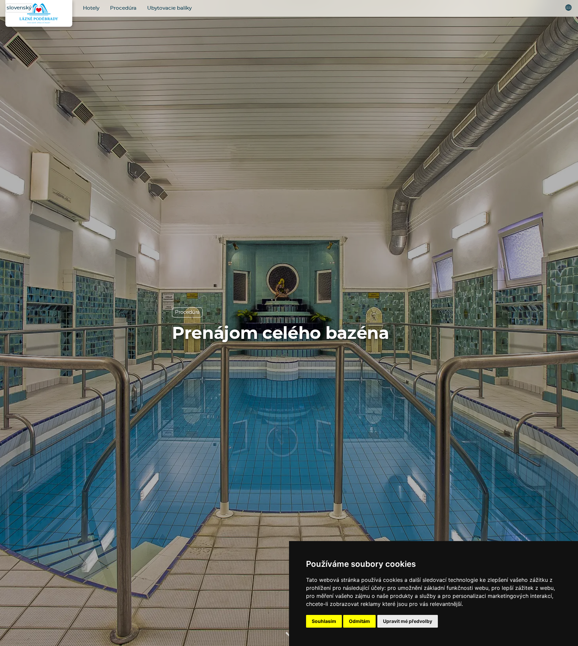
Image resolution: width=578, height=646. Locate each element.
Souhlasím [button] (324, 621)
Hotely (91, 8)
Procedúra (123, 8)
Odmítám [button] (359, 621)
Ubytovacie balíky (169, 8)
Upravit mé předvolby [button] (407, 621)
